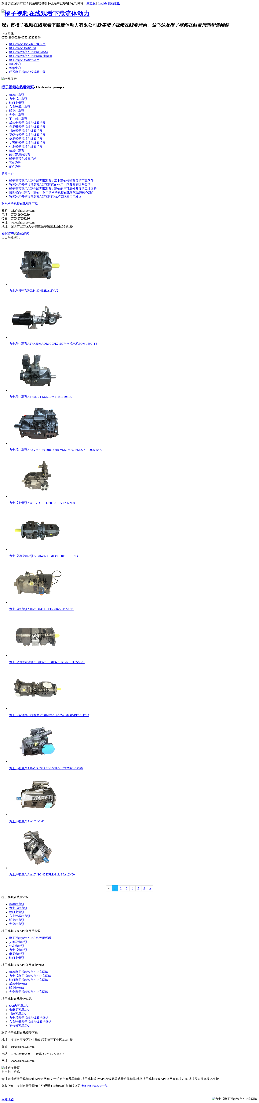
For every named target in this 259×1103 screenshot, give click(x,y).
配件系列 (15, 166)
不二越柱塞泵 (18, 118)
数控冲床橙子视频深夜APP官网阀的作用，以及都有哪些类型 (50, 184)
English (102, 3)
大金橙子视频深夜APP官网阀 (28, 991)
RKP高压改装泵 (19, 154)
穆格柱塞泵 (16, 94)
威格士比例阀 (18, 983)
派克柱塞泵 (16, 110)
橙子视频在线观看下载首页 (27, 44)
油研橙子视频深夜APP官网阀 (28, 979)
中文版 (91, 3)
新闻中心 (15, 64)
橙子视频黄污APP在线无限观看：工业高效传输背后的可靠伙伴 (51, 180)
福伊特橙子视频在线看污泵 (27, 134)
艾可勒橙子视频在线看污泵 (27, 142)
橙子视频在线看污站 (22, 158)
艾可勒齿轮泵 (18, 942)
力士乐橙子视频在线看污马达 (29, 1017)
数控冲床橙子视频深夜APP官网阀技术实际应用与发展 (45, 196)
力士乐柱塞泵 (18, 98)
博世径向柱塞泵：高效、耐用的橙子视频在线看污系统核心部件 (51, 192)
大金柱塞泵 (16, 114)
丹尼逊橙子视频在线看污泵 (27, 126)
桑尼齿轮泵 (16, 954)
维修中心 (15, 68)
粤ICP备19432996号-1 (95, 1085)
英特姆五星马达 (19, 1025)
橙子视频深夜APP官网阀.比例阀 (30, 56)
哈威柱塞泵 (16, 150)
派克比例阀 (16, 987)
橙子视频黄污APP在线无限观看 (30, 938)
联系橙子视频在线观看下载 (27, 72)
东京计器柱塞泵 (19, 106)
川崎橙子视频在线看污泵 (25, 130)
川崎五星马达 (18, 1013)
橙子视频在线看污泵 (22, 48)
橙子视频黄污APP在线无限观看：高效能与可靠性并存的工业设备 (53, 188)
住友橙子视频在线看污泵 (25, 146)
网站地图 (114, 3)
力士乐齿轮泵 (18, 950)
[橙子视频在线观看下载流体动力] (45, 13)
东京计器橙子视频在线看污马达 (30, 1021)
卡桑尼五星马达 (19, 1009)
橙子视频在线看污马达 (24, 60)
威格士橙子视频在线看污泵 (27, 122)
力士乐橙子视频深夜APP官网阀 (30, 975)
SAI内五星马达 (19, 1005)
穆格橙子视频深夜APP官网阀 (28, 972)
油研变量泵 (16, 102)
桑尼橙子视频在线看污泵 (25, 138)
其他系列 (15, 162)
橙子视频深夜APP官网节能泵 (28, 52)
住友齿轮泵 (16, 946)
